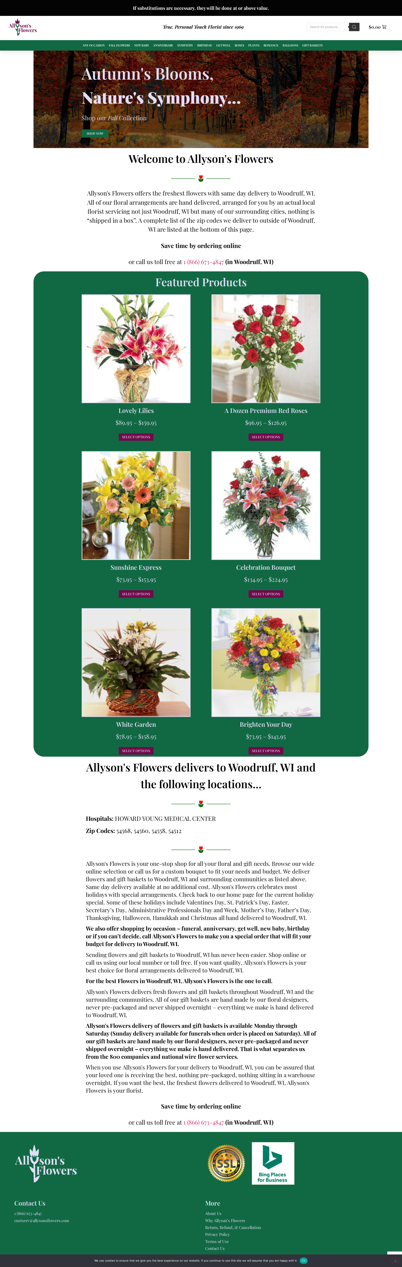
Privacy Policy (217, 1234)
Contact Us (215, 1248)
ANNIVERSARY (163, 45)
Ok (303, 1260)
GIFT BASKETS (312, 45)
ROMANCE (271, 45)
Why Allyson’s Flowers (225, 1220)
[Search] (354, 27)
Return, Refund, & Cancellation (233, 1227)
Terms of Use (217, 1241)
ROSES (239, 45)
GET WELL (223, 45)
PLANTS (253, 45)
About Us (213, 1213)
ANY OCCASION (94, 45)
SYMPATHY (185, 45)
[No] (395, 1260)
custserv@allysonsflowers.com (41, 1220)
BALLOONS (290, 45)
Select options (136, 437)
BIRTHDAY (204, 45)
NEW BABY (141, 45)
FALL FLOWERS (119, 45)
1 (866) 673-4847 (204, 262)
